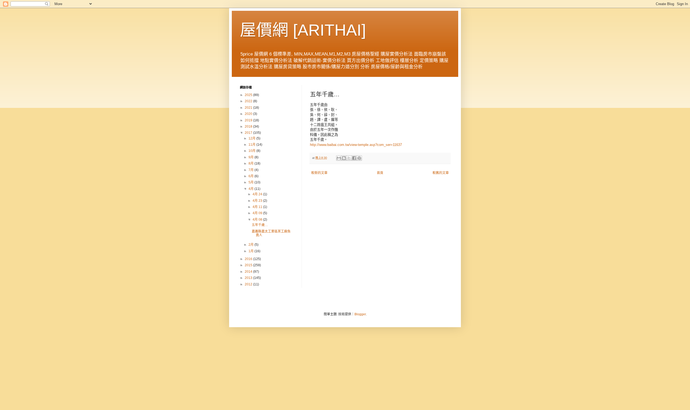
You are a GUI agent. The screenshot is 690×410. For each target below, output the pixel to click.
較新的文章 (319, 173)
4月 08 (258, 219)
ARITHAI (329, 30)
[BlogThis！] (344, 158)
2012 (249, 284)
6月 (251, 176)
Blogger (360, 314)
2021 (249, 108)
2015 (249, 265)
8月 (251, 163)
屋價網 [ (269, 30)
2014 (249, 272)
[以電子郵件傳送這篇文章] (338, 158)
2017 (249, 133)
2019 (249, 120)
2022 (249, 101)
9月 (251, 157)
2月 (251, 245)
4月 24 (258, 194)
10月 (252, 151)
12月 (252, 138)
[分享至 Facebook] (354, 158)
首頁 (380, 173)
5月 (251, 182)
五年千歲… (260, 225)
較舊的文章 (441, 173)
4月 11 (258, 207)
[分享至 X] (349, 158)
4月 (251, 189)
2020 (249, 114)
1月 (251, 251)
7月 (251, 170)
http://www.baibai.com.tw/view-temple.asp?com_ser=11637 (356, 145)
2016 (249, 259)
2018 (249, 126)
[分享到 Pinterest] (359, 158)
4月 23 (258, 201)
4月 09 (258, 213)
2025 (249, 95)
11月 (252, 144)
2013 (249, 278)
